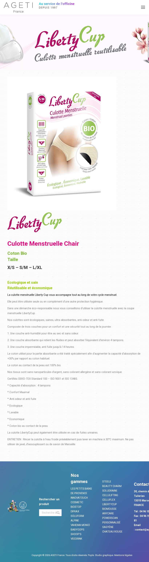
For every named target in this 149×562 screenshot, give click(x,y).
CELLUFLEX (108, 499)
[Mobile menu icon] (143, 7)
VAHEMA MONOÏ (80, 525)
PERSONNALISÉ (111, 522)
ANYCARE (108, 513)
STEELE (106, 481)
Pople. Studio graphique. (101, 555)
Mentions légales (123, 555)
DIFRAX (75, 511)
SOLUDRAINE (109, 490)
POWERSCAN (110, 518)
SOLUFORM (77, 515)
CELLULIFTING (110, 495)
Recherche (58, 512)
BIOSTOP (76, 506)
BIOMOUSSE (109, 508)
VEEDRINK (76, 538)
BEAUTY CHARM (112, 486)
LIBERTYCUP (109, 504)
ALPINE (75, 520)
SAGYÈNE (108, 527)
